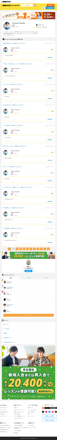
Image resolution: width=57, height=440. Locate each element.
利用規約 (5, 333)
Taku (8, 298)
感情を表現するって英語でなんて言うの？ (14, 43)
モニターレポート (3, 416)
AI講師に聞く (51, 8)
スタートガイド (3, 409)
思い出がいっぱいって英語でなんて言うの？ (15, 146)
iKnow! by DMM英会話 (4, 425)
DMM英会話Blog (3, 431)
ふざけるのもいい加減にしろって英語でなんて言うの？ (18, 187)
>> (48, 249)
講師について (30, 407)
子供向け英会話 (17, 414)
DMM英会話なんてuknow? (5, 427)
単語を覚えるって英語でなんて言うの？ (14, 208)
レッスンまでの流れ (32, 409)
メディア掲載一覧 (17, 430)
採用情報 (16, 432)
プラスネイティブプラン (19, 409)
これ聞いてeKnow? (18, 418)
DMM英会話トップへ (8, 337)
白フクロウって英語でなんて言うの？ (13, 84)
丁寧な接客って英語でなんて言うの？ (13, 228)
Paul (7, 293)
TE (7, 310)
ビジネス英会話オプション (19, 416)
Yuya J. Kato (9, 281)
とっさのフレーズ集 (32, 427)
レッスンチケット (31, 416)
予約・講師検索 (31, 412)
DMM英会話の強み (4, 412)
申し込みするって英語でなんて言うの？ (14, 105)
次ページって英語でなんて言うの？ (12, 166)
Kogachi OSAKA (10, 304)
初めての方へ (6, 324)
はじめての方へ (3, 407)
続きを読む (50, 57)
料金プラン (16, 407)
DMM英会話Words (4, 429)
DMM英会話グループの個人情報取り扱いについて (20, 428)
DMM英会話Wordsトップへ (9, 342)
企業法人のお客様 (49, 416)
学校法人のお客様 (49, 420)
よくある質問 (6, 328)
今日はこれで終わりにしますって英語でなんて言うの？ (18, 64)
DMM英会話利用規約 (18, 425)
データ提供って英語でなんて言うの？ (13, 125)
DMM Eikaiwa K (10, 287)
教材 (29, 414)
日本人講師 (2, 414)
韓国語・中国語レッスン (19, 412)
